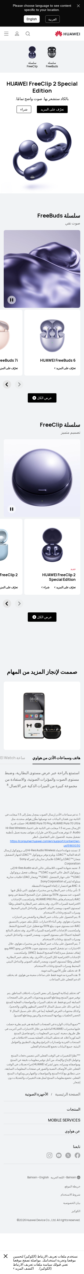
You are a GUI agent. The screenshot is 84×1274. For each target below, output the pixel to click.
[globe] (78, 1177)
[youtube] (59, 1156)
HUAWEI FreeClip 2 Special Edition (42, 87)
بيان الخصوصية (71, 1203)
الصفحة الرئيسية (67, 1094)
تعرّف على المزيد (52, 109)
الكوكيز (76, 1211)
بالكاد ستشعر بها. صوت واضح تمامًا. (42, 98)
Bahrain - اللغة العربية (63, 1177)
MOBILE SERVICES (64, 1120)
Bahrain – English (38, 1177)
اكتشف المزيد (24, 1268)
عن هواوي (72, 1131)
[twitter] (68, 1156)
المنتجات (73, 1109)
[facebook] (77, 1156)
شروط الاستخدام (70, 1194)
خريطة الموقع (72, 1186)
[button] (27, 33)
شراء (24, 109)
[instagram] (49, 1156)
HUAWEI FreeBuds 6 (58, 360)
